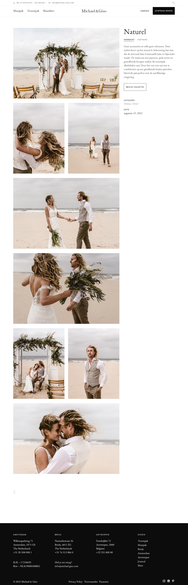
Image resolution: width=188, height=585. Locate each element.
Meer (140, 565)
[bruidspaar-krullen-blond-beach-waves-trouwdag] (66, 138)
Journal (141, 561)
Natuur (127, 103)
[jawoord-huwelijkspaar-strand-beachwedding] (66, 213)
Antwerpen (143, 557)
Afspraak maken (164, 11)
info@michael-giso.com (63, 3)
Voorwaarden (91, 581)
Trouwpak (143, 540)
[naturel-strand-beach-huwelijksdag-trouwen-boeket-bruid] (66, 288)
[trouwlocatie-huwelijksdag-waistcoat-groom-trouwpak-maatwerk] (66, 363)
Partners (142, 40)
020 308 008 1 (40, 3)
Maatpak (142, 545)
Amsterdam (144, 553)
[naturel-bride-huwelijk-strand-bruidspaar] (66, 438)
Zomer (135, 103)
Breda (141, 549)
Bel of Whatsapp (25, 3)
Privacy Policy (76, 581)
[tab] (129, 39)
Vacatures (104, 581)
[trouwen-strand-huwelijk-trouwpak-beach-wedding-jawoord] (66, 63)
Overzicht (129, 40)
